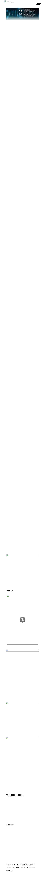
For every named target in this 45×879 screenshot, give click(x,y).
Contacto (10, 867)
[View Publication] (22, 620)
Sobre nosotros (12, 864)
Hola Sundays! (27, 864)
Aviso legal (20, 867)
